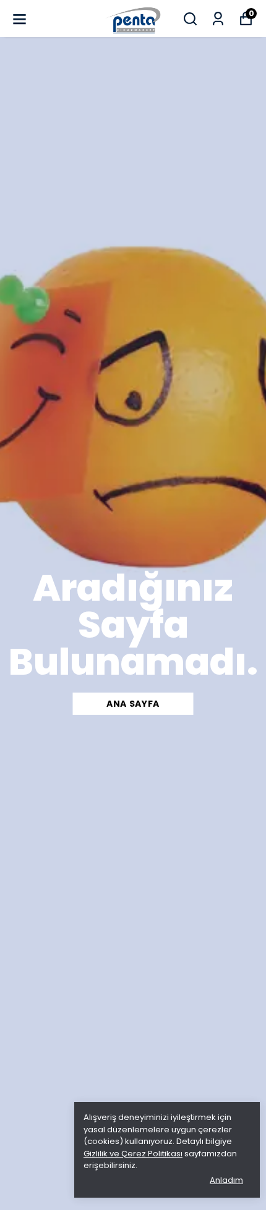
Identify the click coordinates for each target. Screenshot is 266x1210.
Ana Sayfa (133, 704)
